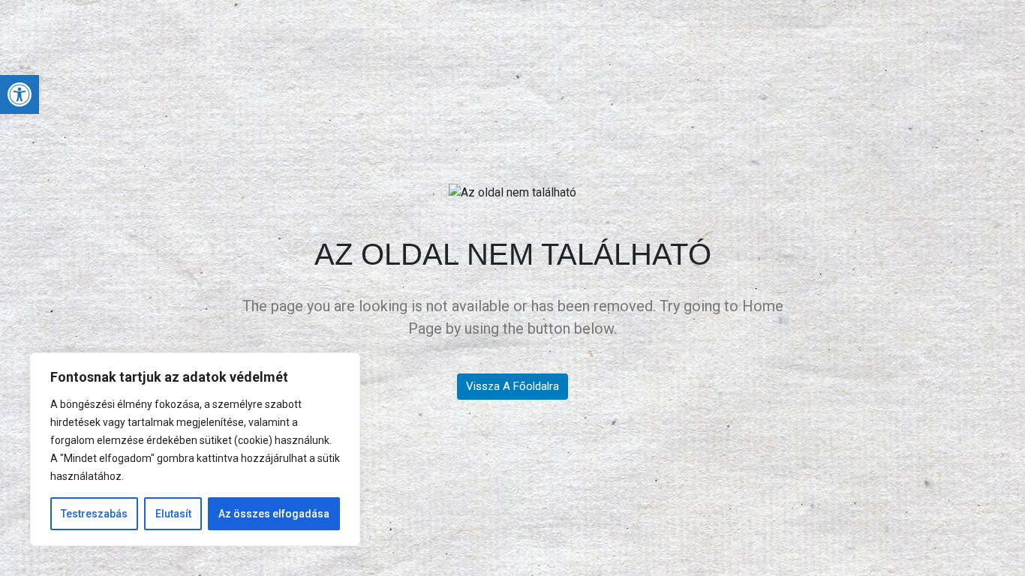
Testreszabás (94, 514)
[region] (195, 449)
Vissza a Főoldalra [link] (512, 386)
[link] (19, 94)
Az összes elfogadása (273, 514)
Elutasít (173, 514)
